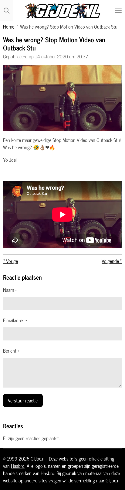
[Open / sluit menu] (118, 10)
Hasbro (18, 466)
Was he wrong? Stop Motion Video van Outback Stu (68, 26)
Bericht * (11, 350)
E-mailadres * (15, 320)
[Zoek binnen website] (6, 10)
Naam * (10, 289)
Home (8, 26)
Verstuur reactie (23, 400)
